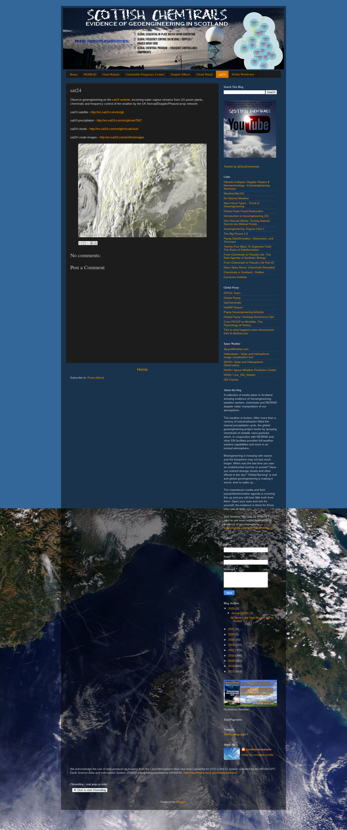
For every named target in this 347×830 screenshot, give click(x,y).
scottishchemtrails (258, 749)
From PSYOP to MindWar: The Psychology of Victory (243, 323)
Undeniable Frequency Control (145, 74)
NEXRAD (90, 74)
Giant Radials (111, 74)
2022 (231, 629)
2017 (231, 650)
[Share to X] (88, 243)
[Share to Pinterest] (96, 243)
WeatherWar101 (234, 193)
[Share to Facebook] (92, 243)
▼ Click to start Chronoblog (90, 790)
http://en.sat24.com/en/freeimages (122, 137)
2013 (231, 671)
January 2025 (240, 613)
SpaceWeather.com (236, 349)
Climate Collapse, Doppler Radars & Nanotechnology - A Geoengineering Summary (247, 185)
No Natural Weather (236, 198)
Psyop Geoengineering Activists (244, 312)
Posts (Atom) (96, 377)
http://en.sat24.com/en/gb (107, 112)
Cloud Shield (204, 74)
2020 (231, 634)
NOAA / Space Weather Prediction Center (250, 370)
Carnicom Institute (235, 277)
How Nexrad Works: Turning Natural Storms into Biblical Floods (246, 222)
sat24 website (121, 99)
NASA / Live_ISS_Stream (239, 374)
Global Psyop (232, 297)
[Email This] (80, 243)
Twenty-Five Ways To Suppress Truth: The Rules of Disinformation (248, 248)
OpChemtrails (232, 302)
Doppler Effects (180, 74)
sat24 (222, 74)
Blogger (181, 801)
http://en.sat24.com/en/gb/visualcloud (114, 128)
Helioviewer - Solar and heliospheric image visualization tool (246, 355)
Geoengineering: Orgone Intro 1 (244, 228)
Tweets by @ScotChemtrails (241, 166)
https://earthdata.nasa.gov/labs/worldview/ (210, 772)
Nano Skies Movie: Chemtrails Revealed (249, 267)
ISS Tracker (231, 379)
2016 (231, 655)
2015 (231, 660)
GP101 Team (232, 293)
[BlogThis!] (84, 243)
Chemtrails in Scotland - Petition (244, 272)
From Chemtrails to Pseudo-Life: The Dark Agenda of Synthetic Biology (247, 256)
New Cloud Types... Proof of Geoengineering (241, 205)
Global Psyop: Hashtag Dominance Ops (249, 316)
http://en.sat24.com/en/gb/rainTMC (119, 120)
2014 (231, 666)
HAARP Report (233, 307)
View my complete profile (258, 754)
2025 (231, 608)
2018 (231, 644)
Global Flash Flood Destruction (243, 211)
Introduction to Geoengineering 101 (246, 216)
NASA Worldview (243, 74)
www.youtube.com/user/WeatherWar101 (249, 527)
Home (74, 74)
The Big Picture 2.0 (236, 233)
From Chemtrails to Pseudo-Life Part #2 (249, 262)
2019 (231, 639)
